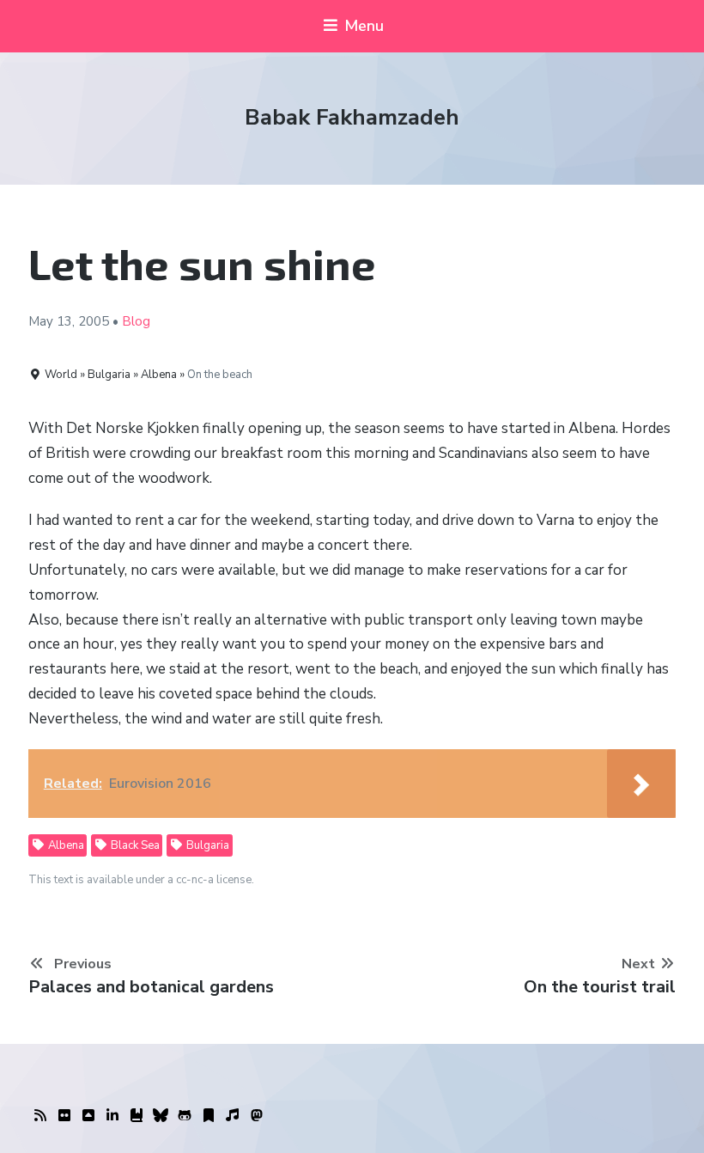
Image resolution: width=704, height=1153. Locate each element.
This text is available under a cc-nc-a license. (141, 880)
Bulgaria (206, 845)
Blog (136, 321)
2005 (93, 321)
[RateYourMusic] (233, 1116)
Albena (65, 845)
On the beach (219, 374)
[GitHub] (185, 1116)
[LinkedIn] (112, 1116)
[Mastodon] (257, 1116)
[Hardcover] (136, 1116)
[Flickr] (64, 1116)
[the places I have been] (88, 1116)
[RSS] (40, 1116)
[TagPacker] (209, 1116)
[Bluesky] (161, 1116)
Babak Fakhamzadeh (352, 117)
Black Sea (134, 845)
